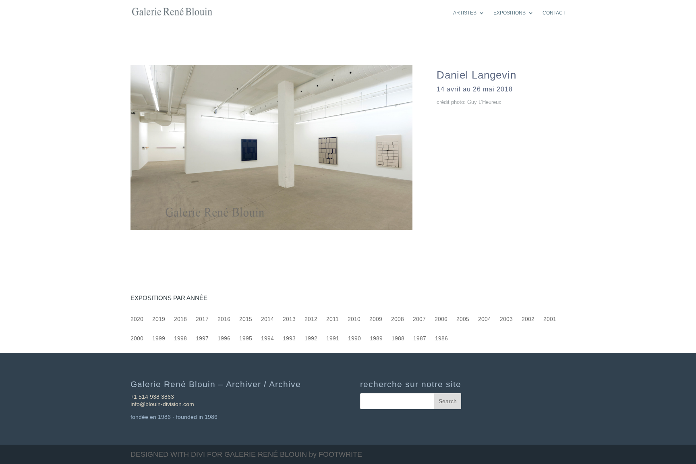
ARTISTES (464, 13)
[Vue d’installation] (271, 230)
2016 (224, 319)
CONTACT (554, 13)
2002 (528, 319)
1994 (267, 339)
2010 (354, 319)
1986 (441, 339)
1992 (310, 339)
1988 (398, 339)
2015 (245, 319)
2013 (289, 319)
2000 (136, 339)
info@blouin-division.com (162, 404)
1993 (289, 339)
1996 (224, 339)
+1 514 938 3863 (152, 397)
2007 (419, 319)
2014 (267, 319)
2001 (549, 319)
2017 (202, 319)
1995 (245, 339)
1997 (202, 339)
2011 (332, 319)
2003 (506, 319)
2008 (397, 319)
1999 (158, 339)
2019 (158, 319)
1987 (419, 339)
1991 (332, 339)
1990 (354, 339)
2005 (462, 319)
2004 (484, 319)
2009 (375, 319)
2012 (310, 319)
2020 (136, 319)
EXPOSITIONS (509, 13)
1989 (376, 339)
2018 (180, 319)
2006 (441, 319)
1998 (180, 339)
